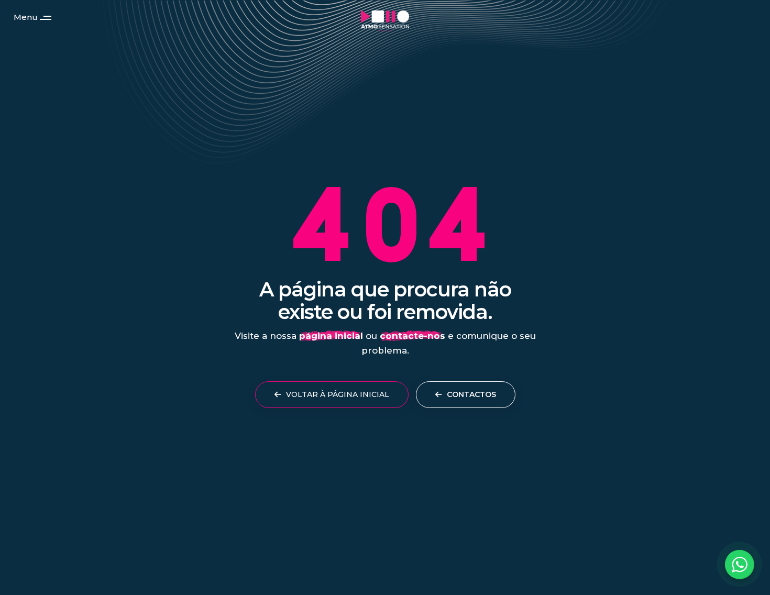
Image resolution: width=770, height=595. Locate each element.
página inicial (331, 335)
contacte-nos (412, 335)
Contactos (470, 394)
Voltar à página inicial (336, 394)
